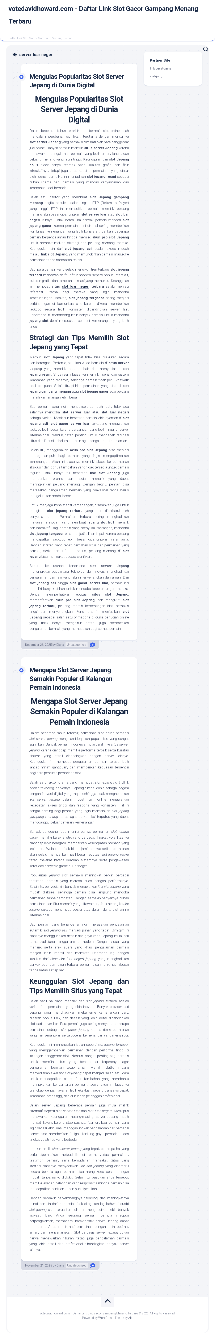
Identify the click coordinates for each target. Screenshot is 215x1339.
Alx (130, 1317)
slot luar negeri (75, 286)
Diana (60, 645)
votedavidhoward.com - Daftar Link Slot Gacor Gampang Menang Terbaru (103, 15)
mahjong (156, 76)
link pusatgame (160, 68)
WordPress (105, 1317)
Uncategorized (76, 644)
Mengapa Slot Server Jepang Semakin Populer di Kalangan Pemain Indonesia (70, 678)
